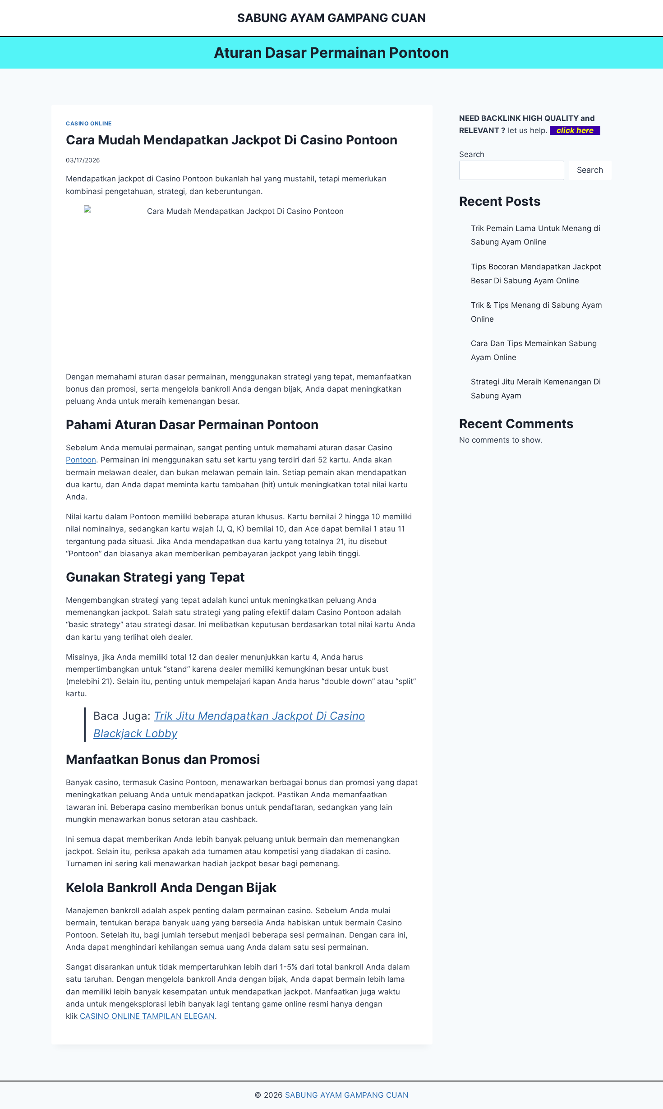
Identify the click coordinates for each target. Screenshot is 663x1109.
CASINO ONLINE (89, 123)
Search (471, 154)
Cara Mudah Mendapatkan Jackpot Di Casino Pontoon (231, 140)
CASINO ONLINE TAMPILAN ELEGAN (147, 1016)
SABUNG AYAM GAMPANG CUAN (347, 1095)
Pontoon (81, 459)
